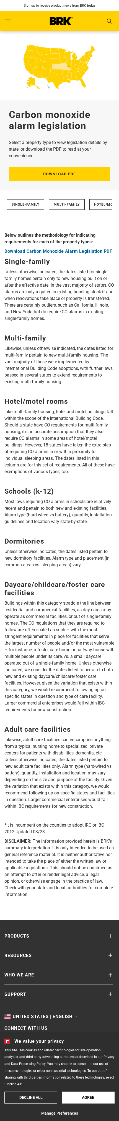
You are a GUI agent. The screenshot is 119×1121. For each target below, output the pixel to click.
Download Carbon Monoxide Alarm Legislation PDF (58, 251)
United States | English (42, 1016)
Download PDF (59, 174)
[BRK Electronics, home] (61, 21)
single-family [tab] (25, 204)
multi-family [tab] (67, 204)
